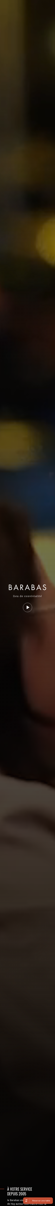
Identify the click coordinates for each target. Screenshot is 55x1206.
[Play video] (27, 607)
